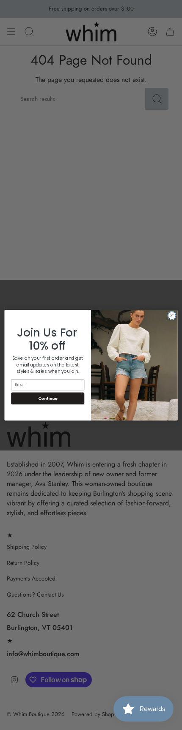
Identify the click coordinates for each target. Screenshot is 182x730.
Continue (48, 398)
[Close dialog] (172, 315)
